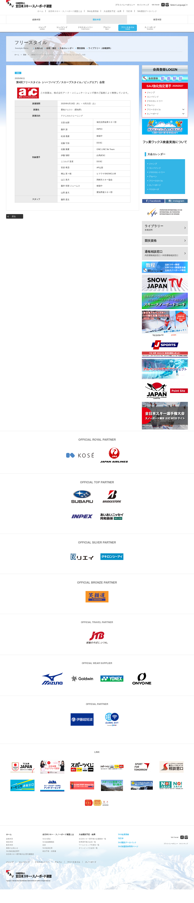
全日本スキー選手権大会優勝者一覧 (92, 839)
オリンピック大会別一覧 (88, 848)
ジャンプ (42, 28)
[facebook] (163, 4)
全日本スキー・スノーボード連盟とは (65, 11)
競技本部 (97, 19)
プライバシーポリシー (125, 4)
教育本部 (157, 19)
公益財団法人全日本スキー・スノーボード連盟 (29, 874)
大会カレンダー (67, 48)
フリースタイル (127, 28)
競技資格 (81, 48)
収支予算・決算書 (49, 851)
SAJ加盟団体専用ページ (128, 846)
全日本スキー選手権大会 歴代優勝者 (20, 854)
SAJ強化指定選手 (12, 851)
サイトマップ (143, 4)
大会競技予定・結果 (112, 11)
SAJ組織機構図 (48, 842)
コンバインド (61, 28)
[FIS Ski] (165, 212)
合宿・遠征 (51, 48)
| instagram (177, 201)
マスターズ (154, 189)
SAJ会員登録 (93, 11)
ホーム (40, 11)
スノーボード (150, 28)
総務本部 (36, 19)
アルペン (107, 28)
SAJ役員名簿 (47, 848)
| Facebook (154, 201)
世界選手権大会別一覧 (87, 842)
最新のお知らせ (12, 848)
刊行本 (129, 11)
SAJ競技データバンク (147, 11)
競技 (24, 55)
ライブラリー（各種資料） (100, 48)
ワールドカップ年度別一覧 (89, 845)
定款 (44, 845)
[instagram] (167, 4)
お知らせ (39, 48)
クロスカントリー (85, 28)
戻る (14, 216)
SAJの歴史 (46, 839)
